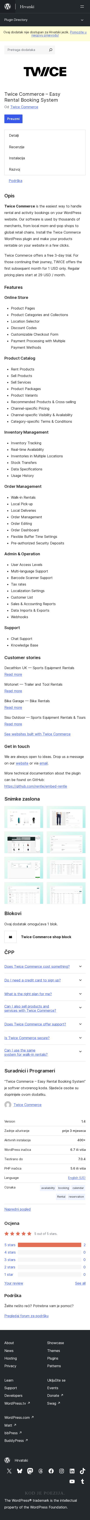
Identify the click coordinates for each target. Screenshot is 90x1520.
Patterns (54, 1366)
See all (80, 1283)
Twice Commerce (24, 107)
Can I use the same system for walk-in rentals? (26, 1052)
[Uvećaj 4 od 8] (80, 837)
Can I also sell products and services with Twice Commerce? (30, 1008)
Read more (13, 674)
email (44, 763)
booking (63, 1188)
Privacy (10, 1366)
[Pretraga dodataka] (50, 49)
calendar (78, 1188)
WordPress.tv (17, 1403)
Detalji (14, 135)
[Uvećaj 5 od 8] (37, 862)
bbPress (13, 1433)
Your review (13, 1283)
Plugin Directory (16, 20)
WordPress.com (19, 1417)
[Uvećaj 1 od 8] (37, 812)
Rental (61, 1196)
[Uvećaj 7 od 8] (37, 888)
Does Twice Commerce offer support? (35, 1024)
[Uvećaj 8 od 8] (80, 888)
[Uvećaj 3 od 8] (37, 837)
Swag (54, 1403)
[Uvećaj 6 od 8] (80, 862)
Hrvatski (21, 1460)
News (9, 1350)
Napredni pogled (17, 1209)
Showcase (55, 1343)
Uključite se (56, 1380)
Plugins (52, 1358)
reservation (76, 1196)
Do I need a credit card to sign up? (32, 980)
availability (48, 1188)
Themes (53, 1350)
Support (10, 1388)
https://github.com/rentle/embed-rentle (35, 786)
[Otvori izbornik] (83, 6)
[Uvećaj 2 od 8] (80, 812)
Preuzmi (13, 119)
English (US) (77, 1178)
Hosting (10, 1358)
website (22, 763)
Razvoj (14, 169)
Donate (55, 1395)
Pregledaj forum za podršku (26, 1316)
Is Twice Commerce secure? (27, 1038)
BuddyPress (16, 1440)
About (9, 1343)
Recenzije (16, 147)
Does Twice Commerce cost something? (37, 967)
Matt (10, 1425)
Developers (13, 1395)
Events (52, 1388)
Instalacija (17, 158)
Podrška (15, 180)
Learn (8, 1380)
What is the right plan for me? (28, 994)
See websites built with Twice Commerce (37, 734)
